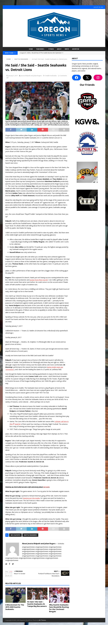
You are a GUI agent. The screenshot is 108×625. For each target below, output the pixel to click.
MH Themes (42, 620)
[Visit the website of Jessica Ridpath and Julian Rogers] (6, 564)
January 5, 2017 (13, 76)
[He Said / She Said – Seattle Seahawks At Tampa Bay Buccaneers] (37, 594)
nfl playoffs (15, 535)
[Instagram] (98, 77)
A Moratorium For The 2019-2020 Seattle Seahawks (14, 607)
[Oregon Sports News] (54, 46)
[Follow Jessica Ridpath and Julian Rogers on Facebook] (8, 564)
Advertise (75, 49)
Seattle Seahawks (51, 76)
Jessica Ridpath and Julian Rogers (31, 76)
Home (31, 49)
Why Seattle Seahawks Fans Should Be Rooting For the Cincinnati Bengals (59, 608)
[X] (87, 77)
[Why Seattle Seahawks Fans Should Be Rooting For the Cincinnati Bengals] (59, 595)
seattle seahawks (30, 535)
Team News (40, 49)
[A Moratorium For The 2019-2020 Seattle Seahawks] (15, 595)
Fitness (51, 49)
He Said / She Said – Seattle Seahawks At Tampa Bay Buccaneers (37, 604)
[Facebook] (76, 77)
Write (67, 49)
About (59, 49)
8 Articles (61, 544)
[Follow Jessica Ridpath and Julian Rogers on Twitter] (12, 564)
